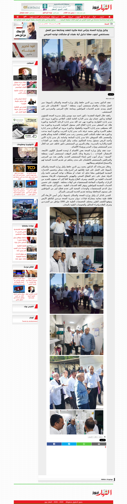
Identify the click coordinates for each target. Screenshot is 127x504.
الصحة (107, 24)
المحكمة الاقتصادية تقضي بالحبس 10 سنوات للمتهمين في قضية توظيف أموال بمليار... (25, 231)
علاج (96, 436)
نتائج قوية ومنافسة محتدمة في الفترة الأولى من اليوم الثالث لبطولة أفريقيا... (86, 20)
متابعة (100, 436)
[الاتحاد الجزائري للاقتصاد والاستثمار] (25, 50)
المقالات (30, 63)
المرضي (90, 436)
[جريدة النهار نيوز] (25, 129)
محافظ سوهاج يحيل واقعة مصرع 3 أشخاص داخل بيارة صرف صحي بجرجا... (25, 240)
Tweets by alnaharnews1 (30, 321)
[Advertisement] (93, 461)
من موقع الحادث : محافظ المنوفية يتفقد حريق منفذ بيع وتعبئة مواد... (26, 256)
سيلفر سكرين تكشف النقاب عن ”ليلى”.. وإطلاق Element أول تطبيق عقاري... (18, 297)
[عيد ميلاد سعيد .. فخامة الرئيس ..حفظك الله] (25, 31)
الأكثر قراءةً (29, 267)
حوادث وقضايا (28, 225)
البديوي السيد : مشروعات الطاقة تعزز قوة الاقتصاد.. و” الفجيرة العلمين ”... (31, 281)
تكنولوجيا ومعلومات (25, 144)
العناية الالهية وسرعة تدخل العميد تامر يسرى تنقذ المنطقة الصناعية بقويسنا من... (25, 248)
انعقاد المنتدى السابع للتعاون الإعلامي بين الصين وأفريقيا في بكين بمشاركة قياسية (19, 281)
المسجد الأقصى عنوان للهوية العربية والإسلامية (31, 296)
